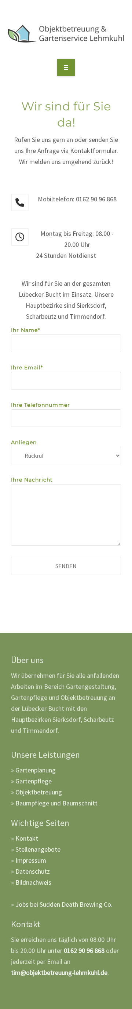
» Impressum (28, 860)
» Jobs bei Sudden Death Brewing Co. (62, 904)
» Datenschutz (30, 871)
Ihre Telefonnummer (40, 405)
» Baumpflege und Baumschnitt (54, 803)
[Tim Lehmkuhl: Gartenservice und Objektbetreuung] (66, 33)
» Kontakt (24, 838)
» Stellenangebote (35, 849)
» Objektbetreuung (36, 792)
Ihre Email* (27, 367)
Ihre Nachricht (32, 479)
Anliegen (24, 442)
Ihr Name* (25, 330)
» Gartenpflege (31, 781)
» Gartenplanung (33, 770)
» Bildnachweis (31, 882)
